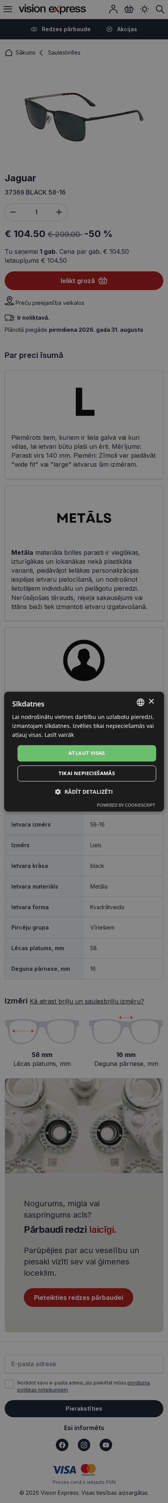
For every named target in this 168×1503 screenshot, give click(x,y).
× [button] (151, 702)
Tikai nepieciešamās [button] (87, 773)
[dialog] (84, 751)
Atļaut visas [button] (86, 753)
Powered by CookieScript (126, 805)
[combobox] (140, 702)
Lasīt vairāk (59, 734)
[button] (84, 791)
